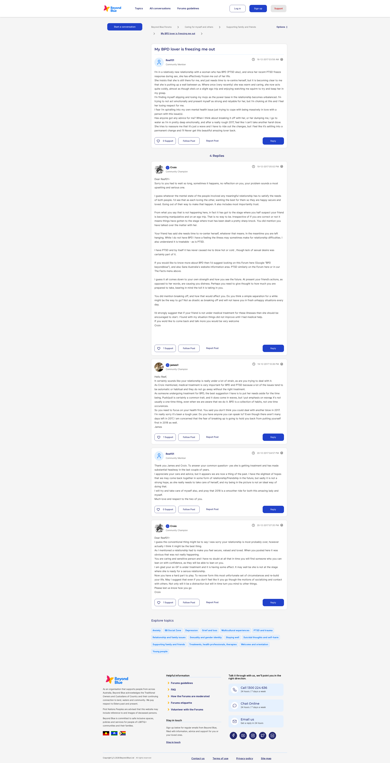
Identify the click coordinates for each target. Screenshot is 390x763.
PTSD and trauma (263, 630)
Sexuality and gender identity (206, 637)
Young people (160, 651)
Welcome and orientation (254, 644)
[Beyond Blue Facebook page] (233, 741)
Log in (237, 8)
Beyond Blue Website (117, 679)
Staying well (232, 637)
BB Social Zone (173, 630)
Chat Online (250, 703)
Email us (247, 719)
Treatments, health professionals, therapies (213, 644)
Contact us (198, 758)
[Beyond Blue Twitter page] (263, 741)
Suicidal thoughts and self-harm (260, 637)
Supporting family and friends (241, 27)
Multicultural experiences (235, 630)
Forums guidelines (188, 8)
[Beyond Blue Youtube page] (243, 741)
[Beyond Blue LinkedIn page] (272, 741)
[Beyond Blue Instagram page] (253, 741)
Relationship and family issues (169, 637)
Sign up (258, 8)
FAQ (173, 689)
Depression (191, 630)
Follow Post (189, 141)
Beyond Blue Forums (116, 8)
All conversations (160, 8)
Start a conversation (125, 26)
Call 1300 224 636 (254, 688)
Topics (139, 8)
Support (278, 8)
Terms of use (220, 758)
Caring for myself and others (199, 27)
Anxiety (157, 630)
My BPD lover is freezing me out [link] (178, 33)
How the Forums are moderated (190, 696)
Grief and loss (209, 630)
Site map (266, 758)
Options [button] (281, 27)
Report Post (212, 140)
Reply (273, 141)
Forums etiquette (181, 702)
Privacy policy (244, 758)
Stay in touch (173, 742)
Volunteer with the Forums (187, 709)
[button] (158, 140)
